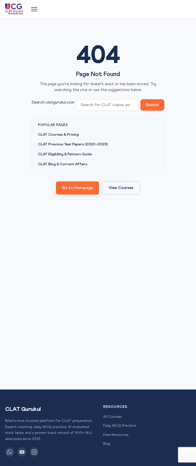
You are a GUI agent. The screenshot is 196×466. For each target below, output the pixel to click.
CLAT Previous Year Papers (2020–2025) (73, 144)
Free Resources (115, 435)
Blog (106, 444)
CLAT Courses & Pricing (58, 134)
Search (152, 105)
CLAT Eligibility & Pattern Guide (65, 154)
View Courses (121, 188)
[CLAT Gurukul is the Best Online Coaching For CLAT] (14, 9)
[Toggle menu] (34, 9)
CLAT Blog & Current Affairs (62, 164)
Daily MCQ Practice (119, 425)
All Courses (112, 417)
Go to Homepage (77, 188)
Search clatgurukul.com (53, 102)
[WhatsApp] (9, 452)
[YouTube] (22, 452)
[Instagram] (34, 452)
